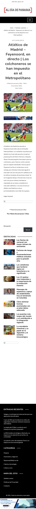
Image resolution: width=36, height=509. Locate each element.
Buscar (28, 230)
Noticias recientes (18, 40)
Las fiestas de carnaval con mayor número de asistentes (24, 243)
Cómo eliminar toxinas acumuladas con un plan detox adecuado (23, 306)
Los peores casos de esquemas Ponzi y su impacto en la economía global (16, 441)
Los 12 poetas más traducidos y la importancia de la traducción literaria (24, 281)
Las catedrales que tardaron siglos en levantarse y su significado (23, 269)
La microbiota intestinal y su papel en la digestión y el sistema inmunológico (22, 331)
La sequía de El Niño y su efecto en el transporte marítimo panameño (15, 428)
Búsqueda (7, 226)
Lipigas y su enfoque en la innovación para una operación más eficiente (18, 415)
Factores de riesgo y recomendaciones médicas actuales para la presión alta (24, 255)
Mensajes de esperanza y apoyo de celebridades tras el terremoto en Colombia (24, 293)
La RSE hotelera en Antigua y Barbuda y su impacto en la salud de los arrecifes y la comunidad (17, 435)
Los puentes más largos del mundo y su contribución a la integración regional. (24, 318)
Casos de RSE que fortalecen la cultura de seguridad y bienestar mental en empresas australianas (17, 422)
